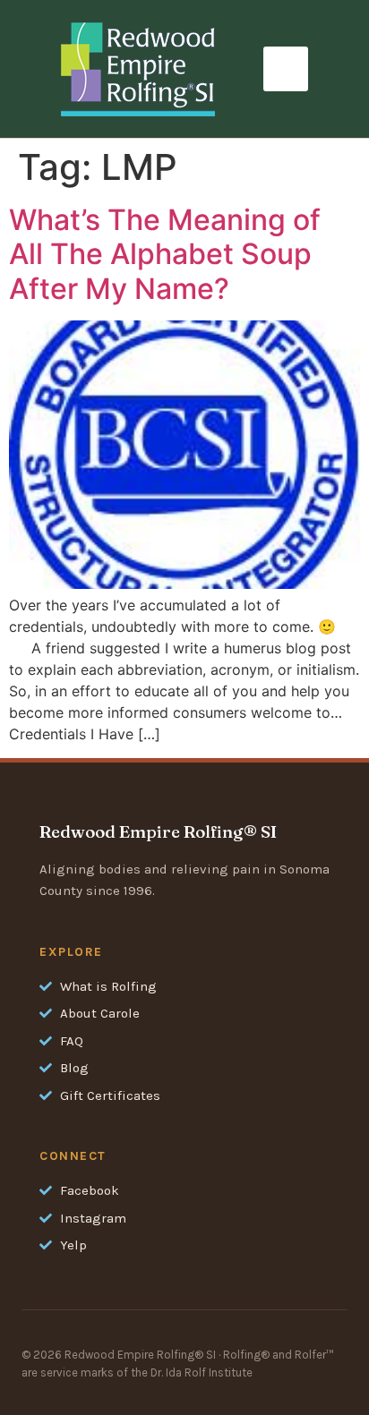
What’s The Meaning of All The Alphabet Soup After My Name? (165, 254)
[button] (285, 69)
